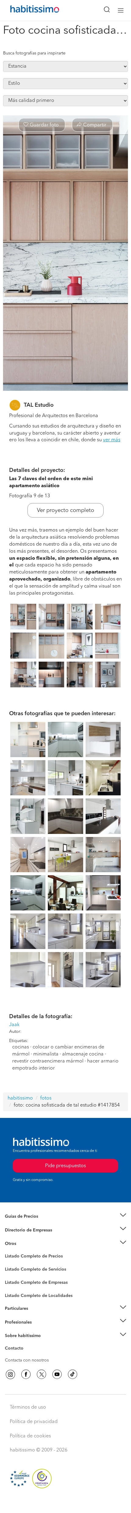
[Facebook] (25, 1374)
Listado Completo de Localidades (39, 1296)
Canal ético (16, 1349)
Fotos (10, 1263)
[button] (65, 1216)
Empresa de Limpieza (26, 1244)
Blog (9, 1251)
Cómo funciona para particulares (37, 1316)
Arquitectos (16, 1293)
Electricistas (16, 1280)
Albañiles (14, 1286)
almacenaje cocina (83, 1054)
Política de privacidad (34, 1421)
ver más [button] (111, 440)
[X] (41, 1374)
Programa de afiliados (26, 1355)
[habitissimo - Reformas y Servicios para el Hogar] (27, 10)
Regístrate (14, 1322)
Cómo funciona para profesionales (39, 1330)
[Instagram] (10, 1374)
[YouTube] (56, 1374)
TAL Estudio (39, 405)
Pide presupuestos (65, 1502)
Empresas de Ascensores (29, 1237)
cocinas (20, 1047)
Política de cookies (30, 1436)
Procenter (14, 1269)
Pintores (13, 1274)
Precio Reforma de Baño (28, 1224)
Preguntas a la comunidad (30, 1257)
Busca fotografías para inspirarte (34, 53)
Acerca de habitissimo (26, 1343)
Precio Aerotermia (22, 1230)
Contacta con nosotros (27, 1360)
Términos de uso (28, 1407)
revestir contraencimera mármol (47, 1061)
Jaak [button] (14, 1024)
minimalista (45, 1054)
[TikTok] (72, 1374)
